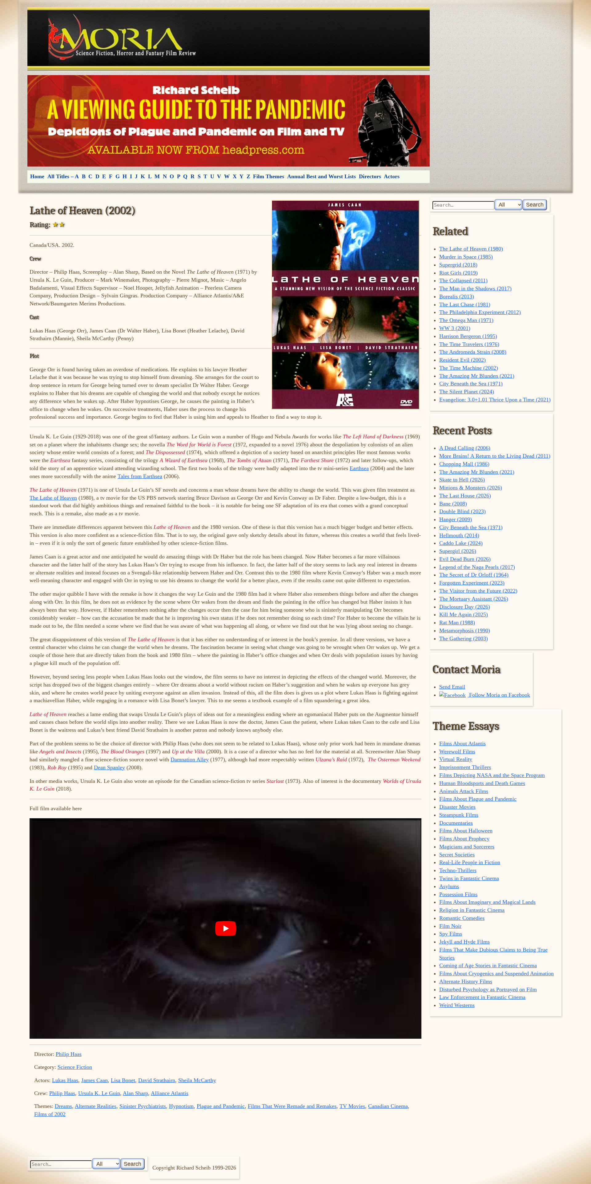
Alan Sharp (135, 1093)
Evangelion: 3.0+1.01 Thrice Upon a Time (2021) (495, 400)
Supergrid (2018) (458, 265)
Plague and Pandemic (221, 1106)
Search (535, 204)
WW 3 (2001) (454, 328)
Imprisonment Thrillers (465, 767)
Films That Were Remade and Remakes (292, 1106)
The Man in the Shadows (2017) (475, 288)
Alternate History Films (465, 981)
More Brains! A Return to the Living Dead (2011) (494, 456)
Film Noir (450, 926)
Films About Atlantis (462, 743)
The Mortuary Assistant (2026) (473, 599)
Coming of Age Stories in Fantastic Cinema (488, 965)
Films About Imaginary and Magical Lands (487, 902)
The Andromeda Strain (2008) (472, 352)
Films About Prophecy (464, 839)
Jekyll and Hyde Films (464, 942)
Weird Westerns (457, 1005)
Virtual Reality (455, 759)
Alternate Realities (95, 1106)
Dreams (63, 1106)
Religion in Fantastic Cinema (472, 910)
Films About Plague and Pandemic (478, 799)
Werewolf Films (457, 751)
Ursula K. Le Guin (99, 1093)
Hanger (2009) (455, 519)
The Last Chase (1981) (464, 304)
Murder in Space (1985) (466, 257)
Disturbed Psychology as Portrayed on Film (488, 989)
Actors (392, 176)
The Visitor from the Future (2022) (478, 591)
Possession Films (458, 894)
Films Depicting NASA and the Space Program (492, 775)
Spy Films (450, 934)
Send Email (452, 687)
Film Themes (268, 176)
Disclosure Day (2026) (464, 607)
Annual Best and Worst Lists (321, 176)
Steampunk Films (458, 815)
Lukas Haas (65, 1080)
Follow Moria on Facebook (499, 695)
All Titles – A (63, 176)
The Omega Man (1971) (466, 320)
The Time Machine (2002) (468, 368)
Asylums (449, 886)
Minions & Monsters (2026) (470, 488)
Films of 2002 (50, 1114)
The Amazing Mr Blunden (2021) (476, 376)
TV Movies (352, 1106)
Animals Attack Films (463, 791)
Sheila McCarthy (197, 1080)
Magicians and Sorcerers (466, 847)
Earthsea (359, 468)
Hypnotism (181, 1106)
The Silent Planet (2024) (466, 392)
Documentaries (456, 823)
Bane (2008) (453, 504)
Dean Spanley (109, 767)
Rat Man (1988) (457, 622)
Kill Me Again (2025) (463, 614)
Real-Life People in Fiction (469, 862)
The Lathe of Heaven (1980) (471, 249)
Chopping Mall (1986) (464, 464)
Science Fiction (75, 1067)
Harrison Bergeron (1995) (468, 336)
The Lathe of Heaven (53, 498)
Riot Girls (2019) (458, 273)
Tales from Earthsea (140, 476)
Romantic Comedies (461, 918)
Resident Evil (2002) (462, 360)
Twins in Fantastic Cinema (469, 878)
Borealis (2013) (456, 296)
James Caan (94, 1080)
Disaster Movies (457, 807)
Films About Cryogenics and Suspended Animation (496, 973)
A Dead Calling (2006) (464, 448)
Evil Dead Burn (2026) (465, 559)
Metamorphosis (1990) (464, 630)
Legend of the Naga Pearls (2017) (477, 567)
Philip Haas (69, 1054)
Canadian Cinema (388, 1106)
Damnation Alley (190, 759)
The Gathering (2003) (463, 638)
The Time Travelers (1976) (469, 344)
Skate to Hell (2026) (462, 480)
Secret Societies (457, 855)
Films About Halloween (465, 831)
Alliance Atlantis (169, 1093)
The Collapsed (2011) (463, 280)
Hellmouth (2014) (459, 535)
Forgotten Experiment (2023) (472, 583)
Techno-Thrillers (457, 870)
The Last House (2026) (465, 496)
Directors (370, 176)
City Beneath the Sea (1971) (471, 384)
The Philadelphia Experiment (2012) (480, 312)
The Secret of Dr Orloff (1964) (474, 575)
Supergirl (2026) (457, 551)
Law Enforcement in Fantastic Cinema (482, 997)
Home (37, 176)
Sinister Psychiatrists (142, 1106)
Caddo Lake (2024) (461, 543)
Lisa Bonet (123, 1080)
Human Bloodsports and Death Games (482, 783)
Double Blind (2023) (462, 511)
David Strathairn (156, 1080)
